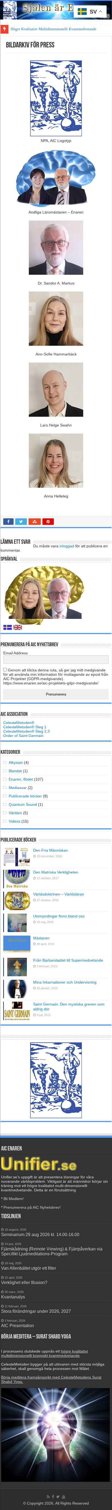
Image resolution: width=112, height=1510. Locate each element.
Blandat (15, 771)
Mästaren (41, 938)
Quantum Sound (23, 804)
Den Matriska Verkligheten (55, 872)
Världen (15, 813)
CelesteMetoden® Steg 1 (24, 727)
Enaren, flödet (21, 779)
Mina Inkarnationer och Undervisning (65, 982)
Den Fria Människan (50, 850)
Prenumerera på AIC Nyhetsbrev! (32, 1207)
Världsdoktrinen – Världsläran (58, 894)
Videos (14, 821)
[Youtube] (63, 1496)
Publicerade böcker (25, 796)
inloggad (67, 546)
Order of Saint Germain (23, 735)
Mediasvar (18, 787)
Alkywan (16, 762)
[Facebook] (53, 1496)
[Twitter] (58, 1496)
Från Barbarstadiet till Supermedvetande (68, 960)
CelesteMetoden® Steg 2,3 (26, 731)
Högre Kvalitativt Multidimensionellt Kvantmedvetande (53, 29)
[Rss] (48, 1496)
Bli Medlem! (14, 1199)
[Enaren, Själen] (56, 10)
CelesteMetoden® (18, 722)
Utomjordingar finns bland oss (59, 916)
